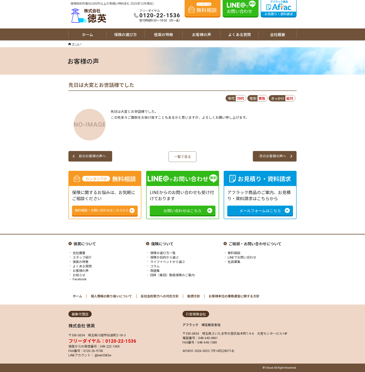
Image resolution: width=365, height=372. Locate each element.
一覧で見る (182, 157)
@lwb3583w (102, 355)
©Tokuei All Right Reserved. (280, 367)
